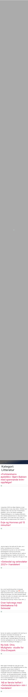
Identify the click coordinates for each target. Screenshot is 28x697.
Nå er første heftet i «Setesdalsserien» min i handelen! (14, 685)
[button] (21, 462)
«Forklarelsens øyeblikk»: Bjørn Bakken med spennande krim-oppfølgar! (14, 478)
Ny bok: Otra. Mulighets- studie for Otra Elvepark (12, 647)
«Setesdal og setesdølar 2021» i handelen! (14, 563)
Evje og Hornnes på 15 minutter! (13, 524)
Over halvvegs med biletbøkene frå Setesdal (11, 605)
